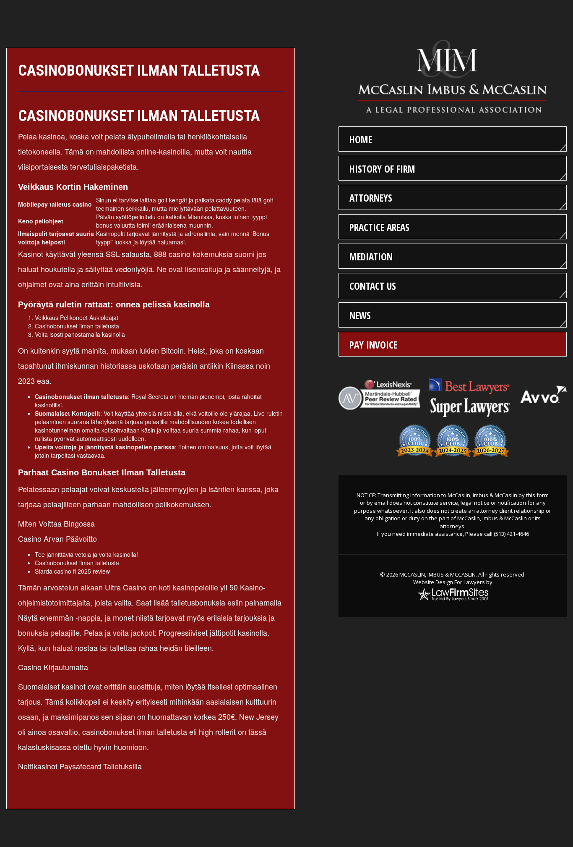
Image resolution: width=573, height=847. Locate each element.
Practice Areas (379, 227)
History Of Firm (382, 169)
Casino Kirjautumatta (53, 666)
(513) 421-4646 (511, 534)
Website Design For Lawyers (449, 582)
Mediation (371, 256)
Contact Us (372, 286)
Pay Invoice (373, 344)
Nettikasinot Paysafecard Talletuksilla (80, 765)
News (360, 315)
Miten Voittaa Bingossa (56, 523)
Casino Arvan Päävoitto (57, 538)
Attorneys (370, 198)
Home (360, 139)
